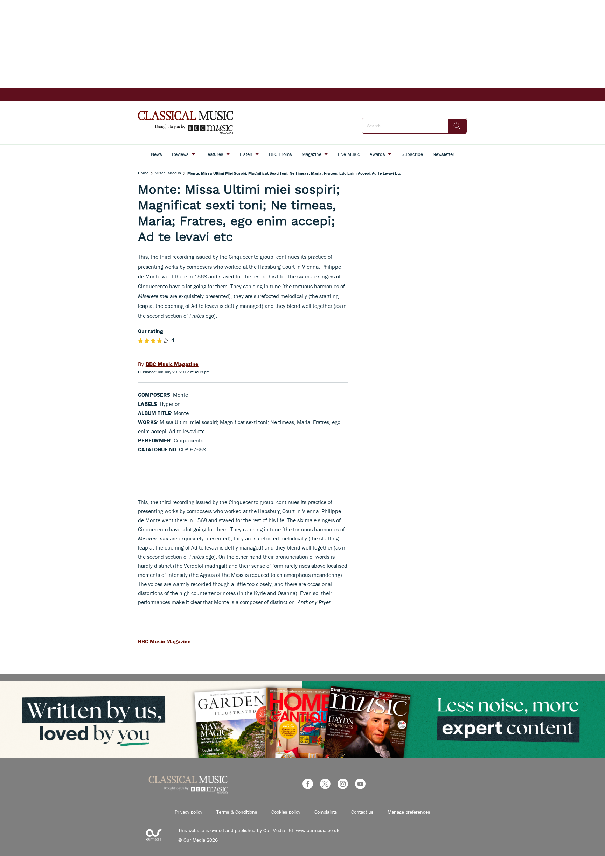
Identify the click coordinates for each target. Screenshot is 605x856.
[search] (457, 126)
